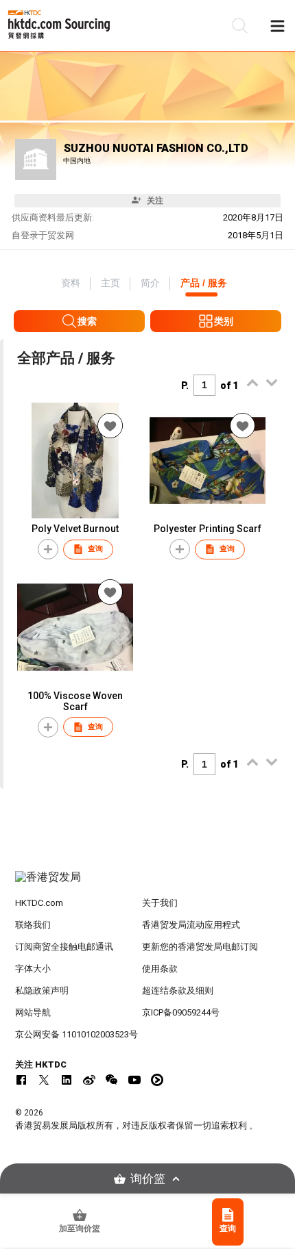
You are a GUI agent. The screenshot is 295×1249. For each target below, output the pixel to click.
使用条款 (160, 968)
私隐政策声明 (42, 990)
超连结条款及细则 (177, 990)
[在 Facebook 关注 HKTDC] (21, 1080)
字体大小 (33, 968)
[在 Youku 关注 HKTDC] (157, 1080)
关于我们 (160, 903)
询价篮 (147, 1178)
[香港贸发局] (148, 884)
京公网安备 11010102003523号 (76, 1034)
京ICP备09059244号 (181, 1012)
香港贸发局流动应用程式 (191, 925)
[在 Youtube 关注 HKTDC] (134, 1080)
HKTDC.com (39, 903)
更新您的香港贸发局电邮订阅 (200, 947)
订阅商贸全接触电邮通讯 (64, 947)
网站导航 (33, 1012)
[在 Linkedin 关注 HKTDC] (66, 1080)
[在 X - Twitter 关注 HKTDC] (44, 1080)
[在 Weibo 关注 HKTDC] (89, 1080)
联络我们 (33, 925)
